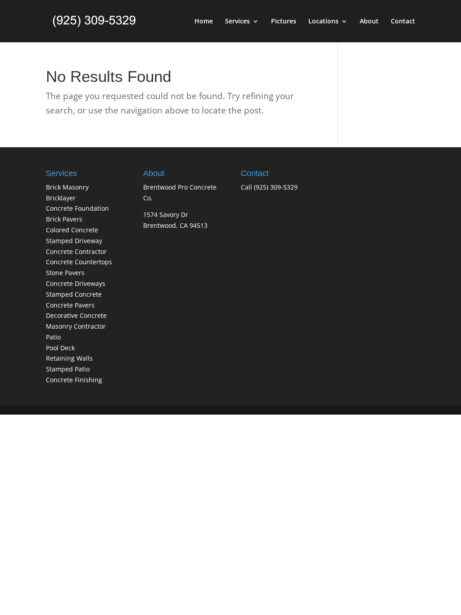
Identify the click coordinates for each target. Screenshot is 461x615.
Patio (53, 337)
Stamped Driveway (74, 240)
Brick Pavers (64, 219)
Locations (323, 21)
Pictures (283, 21)
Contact (403, 21)
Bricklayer (61, 198)
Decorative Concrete (76, 315)
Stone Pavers (65, 272)
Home (203, 21)
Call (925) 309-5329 (269, 187)
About (369, 21)
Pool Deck (60, 348)
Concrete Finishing (74, 379)
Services (237, 21)
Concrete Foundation (77, 208)
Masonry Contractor (76, 326)
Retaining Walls (69, 358)
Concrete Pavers (70, 305)
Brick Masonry (67, 187)
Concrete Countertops (79, 262)
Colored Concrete (72, 230)
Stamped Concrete (74, 294)
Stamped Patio (68, 369)
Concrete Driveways (75, 283)
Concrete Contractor (76, 251)
